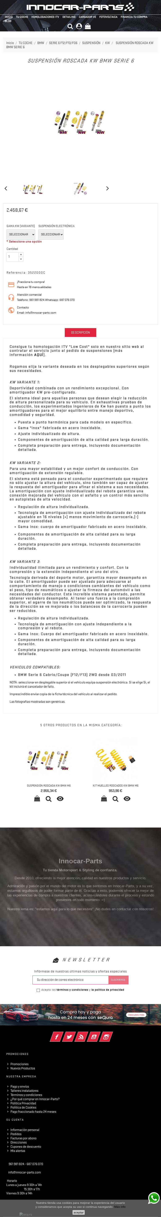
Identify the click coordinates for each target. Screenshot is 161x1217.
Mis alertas (17, 1151)
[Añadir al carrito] (37, 799)
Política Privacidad (23, 1103)
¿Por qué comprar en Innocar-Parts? (35, 1099)
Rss (87, 1034)
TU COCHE (22, 16)
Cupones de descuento (25, 1147)
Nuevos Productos (22, 1068)
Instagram (112, 1034)
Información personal (24, 1130)
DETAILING (68, 16)
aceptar (79, 1212)
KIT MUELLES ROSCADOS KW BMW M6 (115, 785)
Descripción (80, 332)
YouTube (99, 1034)
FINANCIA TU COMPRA (134, 16)
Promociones (19, 1064)
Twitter (74, 1034)
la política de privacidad (107, 989)
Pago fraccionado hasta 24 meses (33, 1112)
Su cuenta (15, 1119)
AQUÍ (39, 355)
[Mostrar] (48, 799)
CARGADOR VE (87, 16)
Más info (120, 1206)
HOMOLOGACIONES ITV (45, 16)
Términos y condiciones (26, 1095)
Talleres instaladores (24, 1091)
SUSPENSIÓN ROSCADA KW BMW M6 (49, 785)
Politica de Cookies (23, 1107)
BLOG (8, 21)
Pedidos (15, 1134)
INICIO (9, 16)
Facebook (62, 1034)
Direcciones (18, 1142)
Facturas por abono (23, 1138)
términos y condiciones (72, 989)
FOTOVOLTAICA (108, 16)
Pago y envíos (19, 1086)
